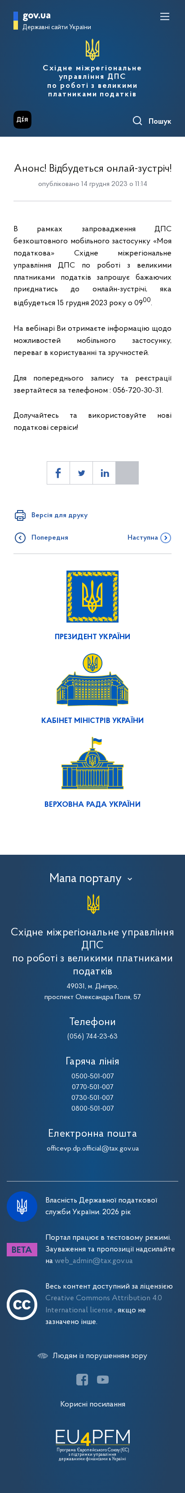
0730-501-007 (92, 1098)
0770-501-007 (93, 1087)
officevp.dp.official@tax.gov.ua (93, 1148)
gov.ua (36, 16)
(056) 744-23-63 (92, 1036)
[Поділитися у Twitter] (81, 473)
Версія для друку (59, 515)
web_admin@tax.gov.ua (94, 1261)
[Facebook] (82, 1379)
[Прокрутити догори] (169, 1444)
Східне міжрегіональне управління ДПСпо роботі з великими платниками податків (92, 82)
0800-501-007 (92, 1108)
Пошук (160, 122)
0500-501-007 (92, 1076)
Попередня (49, 537)
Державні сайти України (56, 27)
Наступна (143, 537)
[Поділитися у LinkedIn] (104, 473)
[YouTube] (103, 1379)
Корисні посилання (92, 1404)
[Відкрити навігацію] (165, 16)
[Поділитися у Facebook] (58, 473)
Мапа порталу (85, 879)
